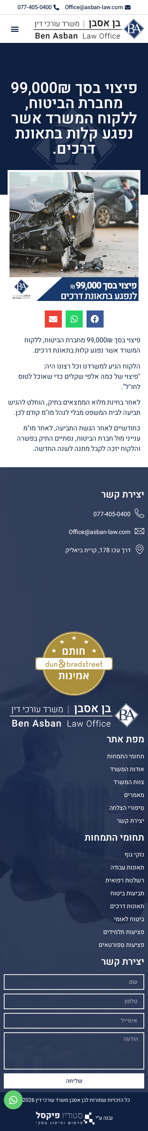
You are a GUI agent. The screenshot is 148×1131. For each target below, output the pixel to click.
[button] (15, 29)
